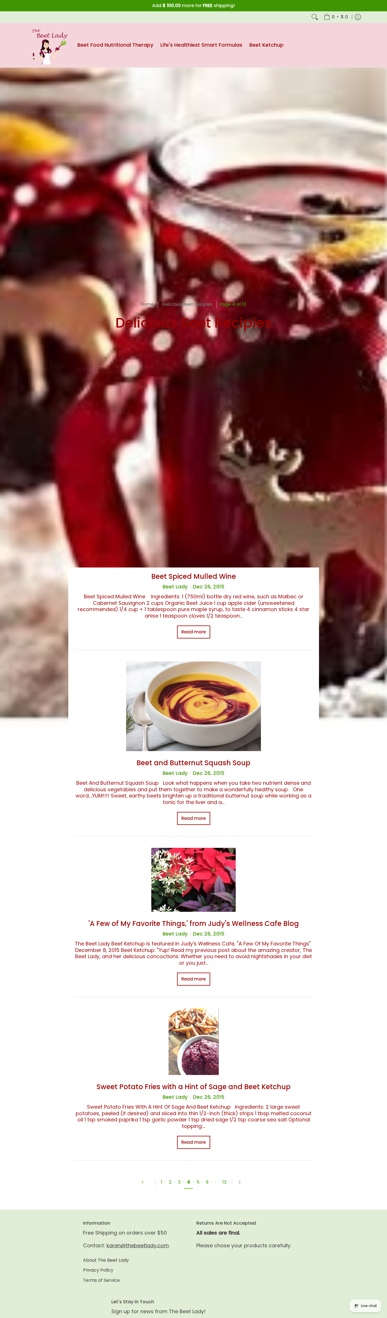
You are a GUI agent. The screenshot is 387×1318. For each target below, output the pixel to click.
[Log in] (357, 17)
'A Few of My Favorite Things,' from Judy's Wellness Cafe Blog (193, 923)
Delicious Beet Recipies (187, 304)
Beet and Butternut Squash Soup (193, 762)
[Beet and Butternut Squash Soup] (193, 706)
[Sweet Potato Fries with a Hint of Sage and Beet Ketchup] (193, 1042)
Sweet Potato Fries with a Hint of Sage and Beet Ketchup (194, 1086)
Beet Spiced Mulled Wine (193, 576)
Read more (193, 632)
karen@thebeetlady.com (138, 1245)
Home (147, 304)
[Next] (242, 1182)
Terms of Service (101, 1280)
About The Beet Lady (106, 1260)
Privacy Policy (98, 1270)
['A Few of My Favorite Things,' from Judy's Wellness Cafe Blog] (193, 880)
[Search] (315, 17)
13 (224, 1182)
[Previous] (145, 1182)
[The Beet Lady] (47, 45)
